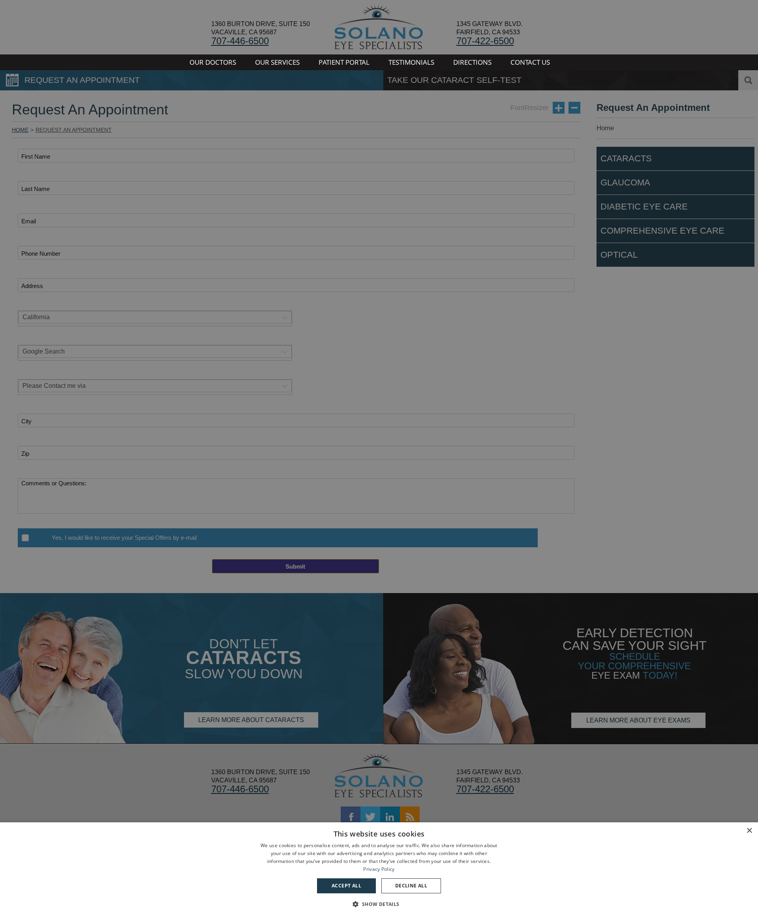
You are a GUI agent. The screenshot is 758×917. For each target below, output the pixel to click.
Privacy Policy (378, 869)
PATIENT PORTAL (344, 62)
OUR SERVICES (277, 62)
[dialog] (379, 869)
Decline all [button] (411, 885)
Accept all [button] (346, 885)
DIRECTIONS (472, 62)
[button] (378, 903)
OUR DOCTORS (213, 62)
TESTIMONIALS (411, 62)
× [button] (749, 831)
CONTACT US (530, 62)
